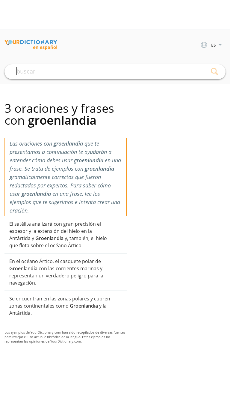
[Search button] (214, 71)
